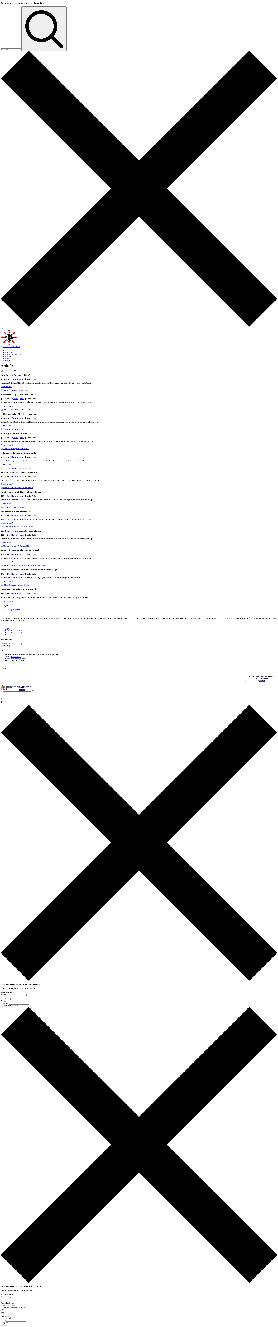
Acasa (7, 350)
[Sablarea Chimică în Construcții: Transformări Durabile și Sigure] (24, 566)
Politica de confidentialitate (14, 631)
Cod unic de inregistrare (9, 1305)
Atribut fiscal (5, 1303)
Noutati (7, 358)
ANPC (7, 629)
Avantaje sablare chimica (13, 354)
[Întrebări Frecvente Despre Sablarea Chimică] (17, 527)
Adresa (3, 1001)
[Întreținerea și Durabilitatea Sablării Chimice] (17, 488)
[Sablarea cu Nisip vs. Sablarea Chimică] (15, 390)
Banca (3, 1310)
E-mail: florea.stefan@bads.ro (15, 659)
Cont (2, 1312)
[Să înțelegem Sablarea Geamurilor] (13, 429)
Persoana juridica (9, 1297)
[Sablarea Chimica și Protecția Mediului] (15, 585)
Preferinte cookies (11, 635)
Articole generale (18, 379)
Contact (8, 360)
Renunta (16, 1006)
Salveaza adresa (7, 1006)
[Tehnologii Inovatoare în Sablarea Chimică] (16, 546)
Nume (3, 1301)
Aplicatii (8, 356)
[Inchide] (139, 980)
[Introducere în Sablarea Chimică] (13, 371)
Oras (2, 999)
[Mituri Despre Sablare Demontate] (13, 507)
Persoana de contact (7, 992)
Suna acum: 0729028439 (11, 347)
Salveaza (5, 1325)
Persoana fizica (8, 1295)
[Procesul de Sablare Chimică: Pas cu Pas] (15, 468)
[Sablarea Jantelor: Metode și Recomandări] (16, 410)
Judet (2, 997)
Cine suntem (9, 352)
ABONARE (5, 646)
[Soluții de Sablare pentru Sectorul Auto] (15, 449)
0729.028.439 (16, 657)
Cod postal (4, 1003)
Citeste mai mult (6, 387)
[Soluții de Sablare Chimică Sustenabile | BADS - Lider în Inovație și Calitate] (9, 345)
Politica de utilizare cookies (14, 633)
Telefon (3, 995)
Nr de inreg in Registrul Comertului (13, 1307)
